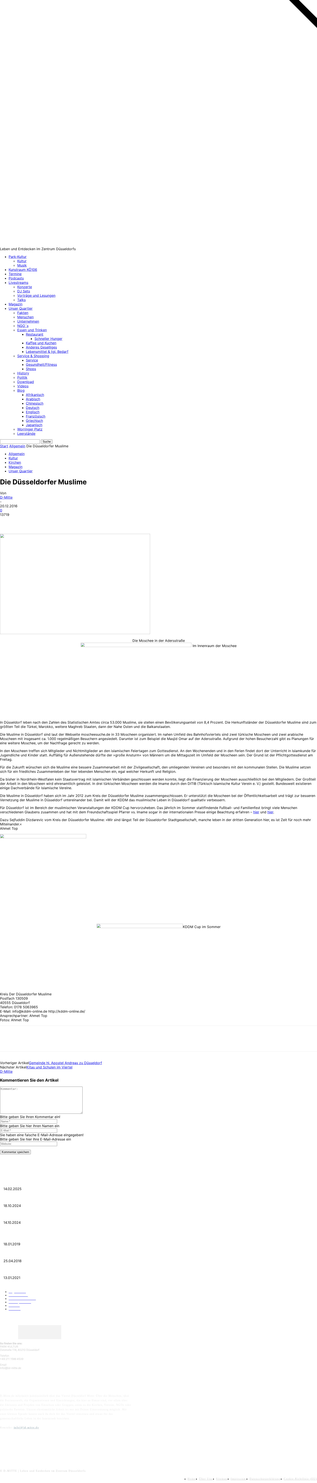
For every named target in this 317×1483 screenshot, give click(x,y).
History (23, 373)
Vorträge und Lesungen (36, 295)
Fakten (22, 313)
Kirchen (15, 462)
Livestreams (18, 282)
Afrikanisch (35, 395)
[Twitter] (23, 521)
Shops (31, 369)
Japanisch (34, 425)
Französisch (35, 416)
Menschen (25, 317)
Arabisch (33, 399)
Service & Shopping (33, 356)
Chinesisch (34, 403)
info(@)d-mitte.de (26, 1427)
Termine (15, 274)
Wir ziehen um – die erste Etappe (20, 1215)
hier (256, 812)
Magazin (15, 304)
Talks (21, 300)
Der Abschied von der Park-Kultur (21, 1198)
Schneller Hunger (48, 338)
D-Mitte (6, 497)
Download (25, 382)
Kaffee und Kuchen (41, 343)
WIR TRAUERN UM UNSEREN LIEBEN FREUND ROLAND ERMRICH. (44, 1181)
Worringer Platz (29, 429)
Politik (22, 377)
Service (32, 360)
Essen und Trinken (32, 330)
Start (4, 446)
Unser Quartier (21, 308)
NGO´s (22, 326)
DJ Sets (23, 291)
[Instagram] (15, 1447)
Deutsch (32, 407)
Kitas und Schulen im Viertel (49, 1067)
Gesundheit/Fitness (41, 364)
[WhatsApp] (54, 521)
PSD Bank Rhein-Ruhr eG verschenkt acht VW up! (29, 1237)
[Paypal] (26, 1447)
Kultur (22, 261)
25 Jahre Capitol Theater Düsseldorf (21, 1270)
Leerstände (26, 433)
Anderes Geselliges (41, 347)
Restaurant (34, 334)
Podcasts (16, 278)
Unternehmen (28, 321)
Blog (21, 390)
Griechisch (34, 420)
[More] (69, 521)
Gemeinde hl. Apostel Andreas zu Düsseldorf (65, 1063)
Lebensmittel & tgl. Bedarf (47, 351)
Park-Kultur (18, 256)
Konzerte (24, 287)
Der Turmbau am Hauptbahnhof (19, 1253)
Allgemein (17, 446)
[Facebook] (7, 521)
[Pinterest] (38, 521)
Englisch (32, 412)
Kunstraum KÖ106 (23, 269)
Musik (22, 265)
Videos (22, 386)
